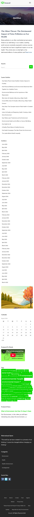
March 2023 (5, 245)
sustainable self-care (6, 396)
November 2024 (6, 187)
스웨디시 (15, 400)
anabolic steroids (20, 370)
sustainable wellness (17, 396)
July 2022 (4, 270)
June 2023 (4, 236)
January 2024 (5, 218)
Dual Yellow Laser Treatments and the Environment (15, 118)
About (5, 497)
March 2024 (5, 212)
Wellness (9, 400)
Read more (28, 52)
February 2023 (5, 248)
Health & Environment (7, 464)
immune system (17, 386)
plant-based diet (24, 389)
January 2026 (5, 156)
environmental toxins (9, 384)
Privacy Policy (20, 501)
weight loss (21, 398)
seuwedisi (11, 391)
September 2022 (6, 264)
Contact (17, 497)
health (27, 384)
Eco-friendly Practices (14, 376)
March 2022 (5, 282)
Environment (26, 375)
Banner (11, 497)
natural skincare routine (21, 387)
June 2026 (4, 144)
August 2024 (5, 196)
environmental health (12, 378)
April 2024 (4, 208)
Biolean (26, 370)
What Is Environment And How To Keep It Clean (16, 411)
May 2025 (4, 169)
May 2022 (4, 276)
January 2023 (5, 251)
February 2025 (5, 178)
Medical (12, 501)
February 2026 (5, 153)
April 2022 (4, 279)
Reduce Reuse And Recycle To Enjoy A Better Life (14, 505)
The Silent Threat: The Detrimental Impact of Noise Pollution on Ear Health (16, 34)
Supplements (18, 393)
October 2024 (5, 190)
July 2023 (4, 233)
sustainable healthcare (8, 394)
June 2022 (4, 273)
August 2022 (5, 267)
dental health (6, 373)
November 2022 (6, 258)
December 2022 (6, 254)
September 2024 (6, 193)
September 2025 (6, 162)
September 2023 (6, 230)
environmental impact (10, 381)
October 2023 (5, 227)
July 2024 (4, 199)
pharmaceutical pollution (14, 389)
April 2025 (4, 172)
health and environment (6, 386)
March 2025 (5, 175)
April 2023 (4, 242)
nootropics (29, 387)
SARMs (6, 391)
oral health (5, 389)
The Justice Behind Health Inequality (11, 133)
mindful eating (12, 387)
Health (3, 460)
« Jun (2, 340)
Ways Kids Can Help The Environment (20, 509)
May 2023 (4, 239)
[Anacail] (6, 2)
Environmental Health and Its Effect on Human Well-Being (16, 121)
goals (22, 384)
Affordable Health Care (8, 371)
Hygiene (28, 497)
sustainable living (22, 394)
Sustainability (27, 393)
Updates (7, 509)
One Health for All (6, 124)
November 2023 (6, 224)
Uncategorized (5, 467)
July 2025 (4, 165)
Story (29, 505)
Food (22, 497)
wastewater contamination (11, 398)
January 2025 (5, 181)
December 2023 (6, 221)
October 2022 (5, 261)
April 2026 (4, 150)
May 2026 (4, 147)
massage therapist (27, 386)
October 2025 (5, 159)
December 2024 (6, 184)
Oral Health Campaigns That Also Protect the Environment (16, 130)
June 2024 (4, 202)
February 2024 (5, 215)
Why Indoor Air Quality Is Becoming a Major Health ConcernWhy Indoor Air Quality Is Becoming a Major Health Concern (17, 100)
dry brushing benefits (17, 373)
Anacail (10, 513)
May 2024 (4, 205)
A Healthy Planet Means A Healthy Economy (13, 127)
